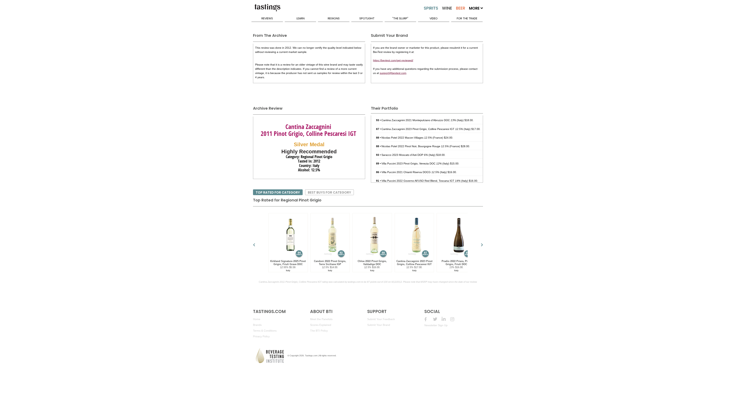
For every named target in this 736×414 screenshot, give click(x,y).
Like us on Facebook (428, 319)
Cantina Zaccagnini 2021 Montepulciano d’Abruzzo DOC (418, 120)
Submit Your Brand (378, 324)
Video (434, 18)
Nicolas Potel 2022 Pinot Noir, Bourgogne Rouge (415, 146)
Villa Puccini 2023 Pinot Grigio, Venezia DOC (411, 163)
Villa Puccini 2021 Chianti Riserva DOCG (410, 172)
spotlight (367, 18)
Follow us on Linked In (446, 319)
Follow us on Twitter (437, 319)
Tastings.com (311, 355)
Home (256, 319)
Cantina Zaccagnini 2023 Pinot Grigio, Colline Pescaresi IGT (422, 129)
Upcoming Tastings (454, 319)
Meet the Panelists (321, 319)
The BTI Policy (319, 330)
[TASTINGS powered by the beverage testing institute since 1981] (267, 9)
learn (301, 18)
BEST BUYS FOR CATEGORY (329, 192)
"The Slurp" (400, 18)
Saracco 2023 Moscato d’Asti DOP (404, 154)
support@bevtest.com (393, 73)
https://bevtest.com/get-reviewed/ (393, 60)
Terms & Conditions (265, 330)
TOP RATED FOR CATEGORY (278, 192)
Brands (257, 324)
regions (334, 18)
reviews (267, 18)
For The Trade (467, 18)
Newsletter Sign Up (436, 325)
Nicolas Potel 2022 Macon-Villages (406, 137)
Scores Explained (320, 324)
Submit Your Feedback (381, 319)
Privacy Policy (261, 336)
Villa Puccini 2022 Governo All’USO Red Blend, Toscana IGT (420, 180)
